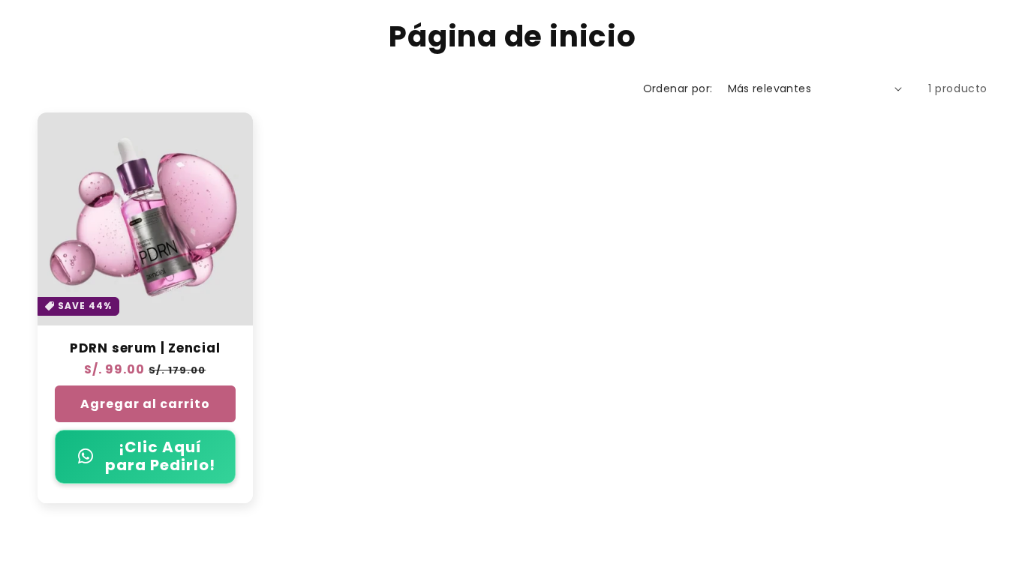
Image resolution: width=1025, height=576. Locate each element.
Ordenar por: (678, 88)
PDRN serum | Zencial (145, 348)
